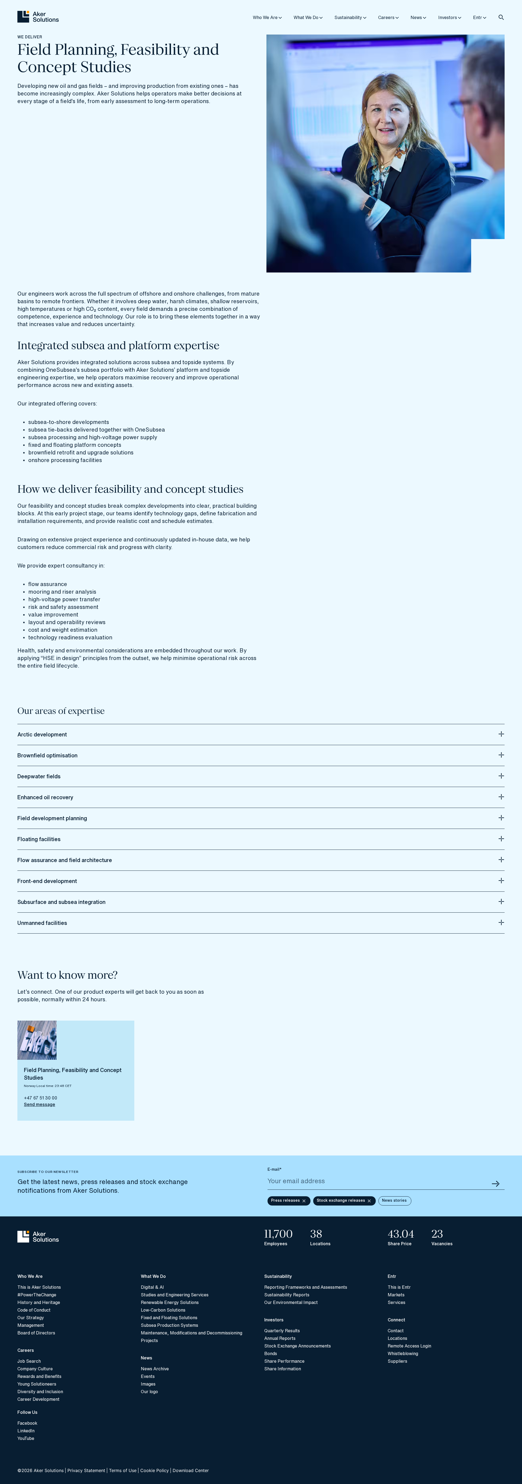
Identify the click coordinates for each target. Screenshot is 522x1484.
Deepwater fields (39, 776)
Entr (477, 17)
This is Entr (399, 1287)
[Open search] (501, 17)
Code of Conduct (34, 1310)
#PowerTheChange (36, 1294)
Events (148, 1376)
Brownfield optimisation (47, 755)
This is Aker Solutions (39, 1287)
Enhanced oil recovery (45, 797)
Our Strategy (30, 1317)
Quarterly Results (282, 1330)
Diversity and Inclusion (40, 1391)
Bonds (270, 1353)
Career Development (38, 1399)
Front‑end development (47, 881)
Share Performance (284, 1361)
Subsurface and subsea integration (61, 902)
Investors (447, 17)
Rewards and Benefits (39, 1376)
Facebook (27, 1423)
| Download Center (189, 1470)
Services (396, 1302)
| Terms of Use (121, 1470)
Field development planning (52, 818)
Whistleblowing (403, 1353)
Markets (396, 1294)
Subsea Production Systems (169, 1325)
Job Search (29, 1361)
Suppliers (397, 1361)
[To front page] (38, 17)
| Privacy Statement (85, 1470)
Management (30, 1325)
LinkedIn (26, 1430)
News (416, 17)
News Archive (155, 1368)
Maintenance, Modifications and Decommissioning (191, 1333)
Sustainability (348, 17)
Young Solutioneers (36, 1384)
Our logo (149, 1391)
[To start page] (75, 1237)
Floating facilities (39, 839)
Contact (396, 1330)
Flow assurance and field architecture (64, 860)
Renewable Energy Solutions (170, 1302)
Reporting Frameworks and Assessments (305, 1287)
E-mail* (275, 1169)
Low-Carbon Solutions (163, 1310)
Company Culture (35, 1368)
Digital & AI (152, 1287)
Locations (397, 1338)
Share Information (282, 1368)
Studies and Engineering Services (175, 1294)
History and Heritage (38, 1302)
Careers (386, 17)
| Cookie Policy (153, 1470)
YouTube (25, 1438)
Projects (149, 1340)
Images (148, 1384)
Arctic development (42, 734)
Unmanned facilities (42, 923)
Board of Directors (36, 1333)
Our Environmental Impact (291, 1302)
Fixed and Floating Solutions (169, 1317)
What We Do (306, 17)
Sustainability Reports (286, 1294)
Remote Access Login (409, 1346)
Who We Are (265, 17)
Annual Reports (280, 1338)
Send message (39, 1104)
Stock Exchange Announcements (297, 1346)
